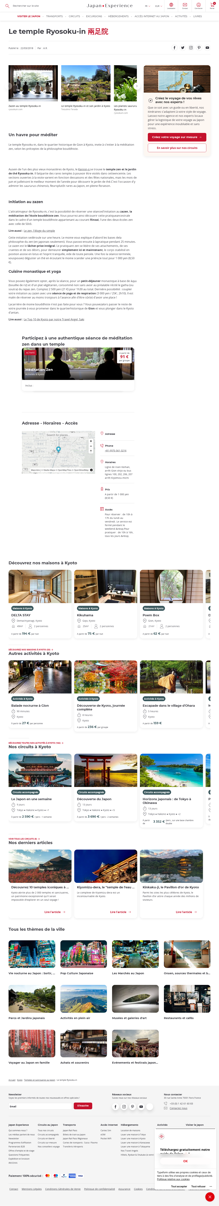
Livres (197, 16)
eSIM (103, 1134)
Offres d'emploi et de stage (21, 1150)
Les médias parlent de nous (22, 1134)
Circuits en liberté (46, 1138)
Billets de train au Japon (74, 1134)
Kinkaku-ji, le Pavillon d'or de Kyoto (171, 887)
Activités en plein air (75, 1018)
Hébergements (118, 16)
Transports (54, 16)
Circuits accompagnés (25, 792)
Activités (181, 16)
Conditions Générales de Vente (63, 1189)
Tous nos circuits (46, 1130)
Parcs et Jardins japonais (27, 1018)
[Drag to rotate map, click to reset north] (90, 451)
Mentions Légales (32, 1189)
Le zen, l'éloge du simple (39, 231)
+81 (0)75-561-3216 (115, 450)
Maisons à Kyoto (22, 608)
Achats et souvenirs (74, 1062)
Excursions (94, 16)
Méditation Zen (39, 370)
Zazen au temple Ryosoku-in (25, 107)
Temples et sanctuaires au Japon (39, 1080)
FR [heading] (146, 6)
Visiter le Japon (28, 16)
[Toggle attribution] (91, 470)
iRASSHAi (13, 1163)
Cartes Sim (106, 1130)
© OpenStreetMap (80, 469)
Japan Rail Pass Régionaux (75, 1138)
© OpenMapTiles (63, 469)
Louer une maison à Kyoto (133, 1138)
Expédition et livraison (19, 1158)
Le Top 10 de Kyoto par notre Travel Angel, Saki (54, 319)
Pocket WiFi (106, 1138)
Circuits (74, 16)
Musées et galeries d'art (129, 1018)
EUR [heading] (157, 6)
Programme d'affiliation (20, 1142)
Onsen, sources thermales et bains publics (187, 973)
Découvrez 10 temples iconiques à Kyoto (40, 887)
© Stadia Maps (48, 469)
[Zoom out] (90, 446)
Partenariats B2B (17, 1146)
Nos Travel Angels (129, 1150)
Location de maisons (130, 1130)
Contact (13, 1189)
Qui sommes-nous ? (18, 1130)
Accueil (12, 1080)
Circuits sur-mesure (47, 1142)
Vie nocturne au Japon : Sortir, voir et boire (32, 973)
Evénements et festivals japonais (135, 1062)
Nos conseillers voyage (49, 1146)
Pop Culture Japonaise (76, 973)
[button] (8, 86)
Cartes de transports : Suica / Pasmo (80, 1142)
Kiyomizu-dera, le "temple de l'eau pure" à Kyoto (105, 887)
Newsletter (14, 1138)
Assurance (124, 1189)
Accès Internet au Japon (152, 16)
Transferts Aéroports (73, 1146)
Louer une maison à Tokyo (133, 1134)
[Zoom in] (90, 441)
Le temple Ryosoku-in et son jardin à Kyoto (85, 107)
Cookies (138, 1189)
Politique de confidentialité (99, 1189)
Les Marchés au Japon (128, 973)
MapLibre (35, 469)
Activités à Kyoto (23, 698)
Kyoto (19, 1080)
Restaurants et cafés (179, 1018)
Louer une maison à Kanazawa (135, 1142)
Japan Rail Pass (70, 1130)
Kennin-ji (83, 169)
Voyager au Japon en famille (29, 1062)
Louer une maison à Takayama (135, 1146)
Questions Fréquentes (19, 1155)
